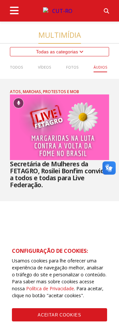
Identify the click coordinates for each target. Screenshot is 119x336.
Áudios (100, 67)
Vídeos (44, 67)
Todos (16, 67)
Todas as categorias (57, 51)
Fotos (72, 67)
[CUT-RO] (59, 11)
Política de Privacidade (50, 288)
